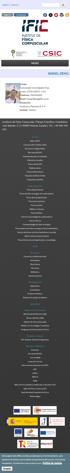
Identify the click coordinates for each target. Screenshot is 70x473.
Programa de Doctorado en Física (35, 329)
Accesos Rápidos (35, 346)
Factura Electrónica (35, 172)
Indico (35, 373)
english (5, 5)
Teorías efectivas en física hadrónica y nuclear (36, 232)
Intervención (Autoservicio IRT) (35, 365)
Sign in (7, 14)
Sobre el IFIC (35, 141)
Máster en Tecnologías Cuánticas (35, 326)
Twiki (35, 381)
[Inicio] (35, 32)
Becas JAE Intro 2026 (35, 318)
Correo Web (35, 358)
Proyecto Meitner (35, 294)
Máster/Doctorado (35, 310)
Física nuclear (37, 205)
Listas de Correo (35, 361)
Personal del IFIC (35, 152)
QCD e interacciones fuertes (36, 236)
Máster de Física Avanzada (35, 322)
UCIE (35, 246)
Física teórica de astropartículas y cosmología (37, 240)
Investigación (35, 186)
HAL (35, 369)
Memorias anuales (35, 160)
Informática (35, 260)
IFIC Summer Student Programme (35, 340)
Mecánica (35, 268)
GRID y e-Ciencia (36, 209)
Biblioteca (35, 272)
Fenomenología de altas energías (37, 224)
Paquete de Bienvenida (35, 176)
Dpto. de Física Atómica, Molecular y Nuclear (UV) (35, 385)
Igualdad (35, 303)
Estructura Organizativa (35, 148)
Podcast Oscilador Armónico (35, 297)
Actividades (35, 290)
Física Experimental (35, 190)
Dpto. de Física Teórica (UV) (35, 389)
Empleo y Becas (35, 335)
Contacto (21, 14)
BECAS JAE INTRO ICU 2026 (35, 314)
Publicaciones (35, 168)
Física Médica (36, 213)
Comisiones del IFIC (35, 179)
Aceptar (7, 468)
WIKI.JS (35, 377)
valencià (14, 5)
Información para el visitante (35, 156)
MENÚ (35, 63)
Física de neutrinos (36, 201)
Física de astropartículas (36, 197)
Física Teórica (35, 221)
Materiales (35, 286)
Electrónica (35, 264)
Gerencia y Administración (35, 256)
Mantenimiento (35, 276)
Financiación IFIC (35, 164)
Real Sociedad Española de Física (35, 392)
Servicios (35, 252)
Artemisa (35, 350)
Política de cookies (52, 463)
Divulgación (35, 282)
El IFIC (35, 137)
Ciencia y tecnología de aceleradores (36, 217)
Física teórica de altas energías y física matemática (36, 228)
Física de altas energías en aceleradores (37, 194)
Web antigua (35, 396)
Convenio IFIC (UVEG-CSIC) (35, 145)
